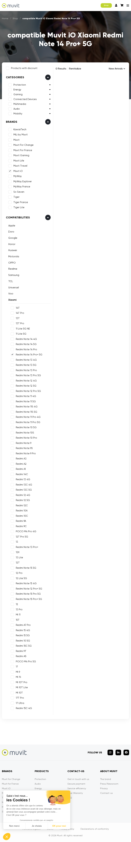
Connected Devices (25, 99)
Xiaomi (12, 299)
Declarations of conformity (95, 829)
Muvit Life (18, 160)
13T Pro (20, 323)
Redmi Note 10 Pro (26, 437)
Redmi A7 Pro (23, 625)
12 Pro (19, 573)
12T (18, 562)
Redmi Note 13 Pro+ (27, 547)
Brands (11, 122)
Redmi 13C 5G (24, 489)
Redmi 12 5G (23, 500)
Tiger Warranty (75, 793)
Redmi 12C (22, 505)
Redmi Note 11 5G (26, 401)
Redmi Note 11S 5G (26, 411)
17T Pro (20, 697)
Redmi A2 (21, 463)
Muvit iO (18, 171)
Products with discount (24, 68)
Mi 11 (18, 614)
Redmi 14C (22, 474)
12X (17, 552)
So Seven (18, 191)
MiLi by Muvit (20, 134)
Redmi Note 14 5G (26, 344)
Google (12, 237)
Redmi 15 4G (23, 630)
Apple (11, 225)
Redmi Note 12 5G (26, 385)
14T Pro (20, 313)
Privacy (104, 788)
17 (17, 666)
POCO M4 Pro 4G (26, 531)
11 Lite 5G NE (23, 328)
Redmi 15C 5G (24, 645)
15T (17, 619)
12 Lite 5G (21, 578)
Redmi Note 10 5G (26, 427)
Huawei (12, 250)
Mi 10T (19, 692)
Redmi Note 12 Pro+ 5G (29, 588)
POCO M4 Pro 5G (26, 661)
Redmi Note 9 (23, 443)
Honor (11, 244)
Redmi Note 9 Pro (26, 453)
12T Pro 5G (22, 536)
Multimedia (19, 104)
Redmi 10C (22, 515)
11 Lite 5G (21, 333)
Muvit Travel (20, 165)
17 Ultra (20, 703)
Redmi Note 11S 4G (27, 406)
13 (17, 541)
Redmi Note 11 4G (26, 396)
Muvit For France (22, 150)
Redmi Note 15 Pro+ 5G (29, 599)
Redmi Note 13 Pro (26, 370)
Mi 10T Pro (21, 682)
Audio (16, 108)
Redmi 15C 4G (24, 708)
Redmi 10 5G (23, 640)
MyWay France (21, 186)
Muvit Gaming (21, 155)
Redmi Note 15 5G (26, 567)
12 (17, 604)
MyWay (17, 176)
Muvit (16, 139)
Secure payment (76, 783)
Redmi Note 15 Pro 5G (28, 593)
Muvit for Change (11, 779)
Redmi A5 (21, 656)
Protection (19, 84)
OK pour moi (59, 826)
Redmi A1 (21, 469)
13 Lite (19, 557)
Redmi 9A (21, 521)
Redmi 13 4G (23, 479)
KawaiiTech (19, 129)
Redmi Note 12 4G (26, 380)
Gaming (18, 94)
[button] (7, 836)
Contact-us (106, 793)
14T (18, 307)
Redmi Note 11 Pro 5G (28, 422)
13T (18, 318)
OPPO (12, 262)
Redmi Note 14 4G (26, 339)
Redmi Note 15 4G (26, 583)
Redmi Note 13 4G (26, 359)
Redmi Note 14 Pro (26, 349)
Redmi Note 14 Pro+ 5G (29, 354)
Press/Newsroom (109, 783)
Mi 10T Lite (22, 687)
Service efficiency (76, 788)
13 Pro (19, 609)
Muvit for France (10, 783)
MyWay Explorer (22, 181)
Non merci (14, 826)
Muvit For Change (23, 145)
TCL (10, 281)
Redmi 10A (21, 510)
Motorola (13, 256)
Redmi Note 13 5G (26, 365)
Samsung (13, 275)
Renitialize (75, 68)
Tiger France (20, 202)
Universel (13, 287)
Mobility (17, 113)
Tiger (16, 197)
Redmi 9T (21, 651)
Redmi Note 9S (24, 448)
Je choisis (37, 826)
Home (5, 18)
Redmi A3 (21, 458)
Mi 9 (18, 671)
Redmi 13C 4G (24, 484)
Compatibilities (18, 217)
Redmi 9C (21, 526)
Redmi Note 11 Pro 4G (28, 417)
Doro (11, 231)
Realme (12, 268)
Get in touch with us (78, 779)
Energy (17, 89)
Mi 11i (18, 677)
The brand (105, 779)
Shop (106, 5)
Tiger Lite (18, 207)
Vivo (10, 293)
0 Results (61, 68)
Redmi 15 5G (23, 635)
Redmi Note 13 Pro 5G (28, 375)
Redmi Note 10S (25, 432)
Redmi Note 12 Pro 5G (28, 391)
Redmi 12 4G (23, 495)
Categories (15, 77)
